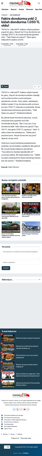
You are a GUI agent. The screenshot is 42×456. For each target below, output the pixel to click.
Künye (13, 434)
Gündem (4, 9)
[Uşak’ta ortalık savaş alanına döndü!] (31, 189)
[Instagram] (21, 409)
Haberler (4, 15)
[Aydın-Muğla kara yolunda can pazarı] (31, 208)
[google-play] (26, 439)
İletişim (5, 434)
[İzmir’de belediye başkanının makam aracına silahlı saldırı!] (11, 227)
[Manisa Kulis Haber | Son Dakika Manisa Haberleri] (20, 3)
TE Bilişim (26, 453)
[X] (17, 409)
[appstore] (15, 439)
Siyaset (14, 9)
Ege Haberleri (15, 15)
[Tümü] (39, 280)
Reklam (20, 434)
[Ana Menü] (2, 3)
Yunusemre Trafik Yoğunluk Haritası (15, 420)
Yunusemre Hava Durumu (12, 417)
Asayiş (21, 9)
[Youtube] (24, 409)
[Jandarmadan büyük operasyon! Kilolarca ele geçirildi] (11, 208)
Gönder (6, 268)
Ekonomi (29, 9)
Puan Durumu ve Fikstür (11, 422)
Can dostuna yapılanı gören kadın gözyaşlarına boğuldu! (11, 197)
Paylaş (6, 86)
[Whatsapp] (28, 409)
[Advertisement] (21, 305)
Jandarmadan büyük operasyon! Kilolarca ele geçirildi (10, 216)
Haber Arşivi (8, 428)
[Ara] (39, 3)
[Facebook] (14, 409)
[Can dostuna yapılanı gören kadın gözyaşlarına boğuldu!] (11, 189)
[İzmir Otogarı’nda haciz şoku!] (31, 227)
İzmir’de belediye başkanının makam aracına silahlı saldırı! (11, 235)
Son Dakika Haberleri (10, 426)
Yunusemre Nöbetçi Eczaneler (13, 415)
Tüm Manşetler (9, 424)
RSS (8, 447)
